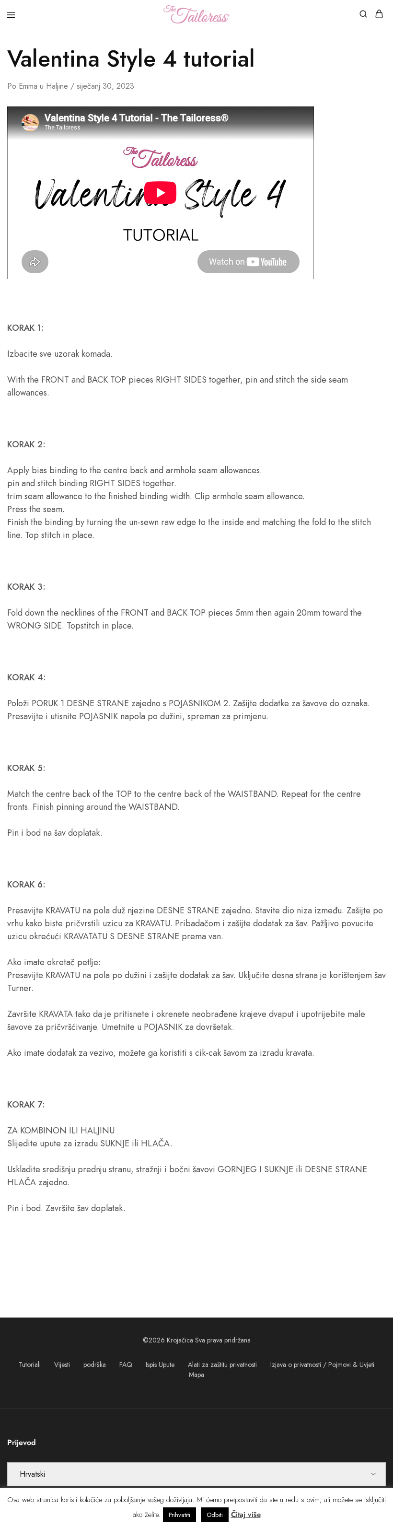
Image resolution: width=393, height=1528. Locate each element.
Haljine (57, 86)
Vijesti (62, 1364)
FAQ (125, 1364)
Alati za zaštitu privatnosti (222, 1364)
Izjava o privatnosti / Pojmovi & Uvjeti (322, 1364)
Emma (28, 86)
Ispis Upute (160, 1364)
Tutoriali (30, 1364)
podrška (94, 1364)
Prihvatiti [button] (179, 1514)
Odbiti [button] (215, 1514)
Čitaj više (246, 1514)
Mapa (196, 1374)
